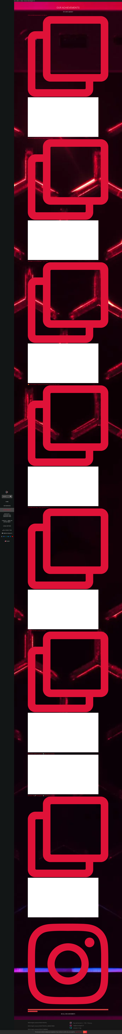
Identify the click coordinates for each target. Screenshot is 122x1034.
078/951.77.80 (77, 1028)
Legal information (78, 1032)
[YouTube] (12, 536)
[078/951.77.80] (71, 1028)
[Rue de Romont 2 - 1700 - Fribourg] (71, 1023)
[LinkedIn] (10, 536)
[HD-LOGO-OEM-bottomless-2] (7, 492)
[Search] (10, 496)
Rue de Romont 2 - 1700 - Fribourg (82, 1023)
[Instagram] (2, 536)
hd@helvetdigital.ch (78, 1025)
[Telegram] (8, 536)
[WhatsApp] (6, 536)
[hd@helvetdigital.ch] (71, 1025)
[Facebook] (4, 536)
